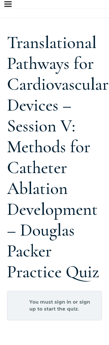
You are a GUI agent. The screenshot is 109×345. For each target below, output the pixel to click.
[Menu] (8, 4)
